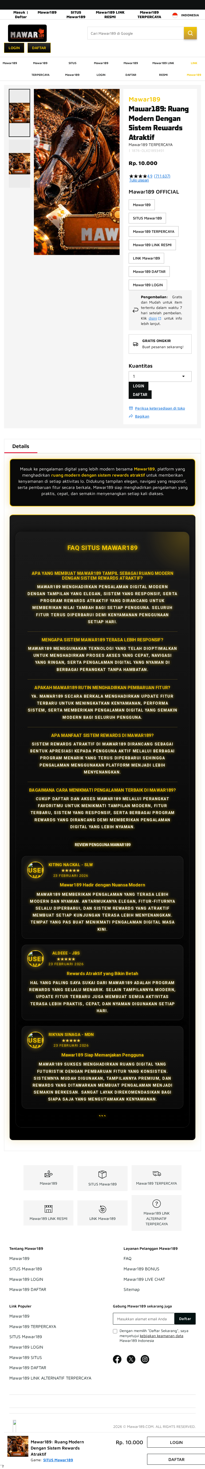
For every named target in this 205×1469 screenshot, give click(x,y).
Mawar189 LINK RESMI (110, 14)
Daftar (39, 47)
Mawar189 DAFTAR (27, 1289)
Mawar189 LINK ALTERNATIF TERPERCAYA (157, 1218)
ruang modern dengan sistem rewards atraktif (98, 475)
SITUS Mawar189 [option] (147, 218)
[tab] (20, 446)
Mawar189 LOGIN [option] (148, 284)
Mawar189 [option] (142, 204)
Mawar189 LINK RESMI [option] (152, 244)
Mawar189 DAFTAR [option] (149, 271)
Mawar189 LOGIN (26, 1279)
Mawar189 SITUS (25, 1357)
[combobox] (142, 33)
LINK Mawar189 (102, 1218)
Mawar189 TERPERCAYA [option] (153, 231)
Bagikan (142, 416)
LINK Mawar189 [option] (146, 258)
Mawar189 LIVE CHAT (144, 1279)
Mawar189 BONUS (141, 1268)
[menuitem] (10, 63)
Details (20, 446)
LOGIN (138, 386)
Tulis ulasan (139, 180)
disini (153, 318)
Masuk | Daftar (20, 14)
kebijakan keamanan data (161, 1335)
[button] (19, 113)
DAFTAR (140, 394)
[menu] (102, 69)
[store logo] (27, 33)
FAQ (128, 1258)
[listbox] (160, 244)
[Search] (190, 33)
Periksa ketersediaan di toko (160, 408)
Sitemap (132, 1289)
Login (14, 47)
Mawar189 (47, 12)
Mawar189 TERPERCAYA (149, 14)
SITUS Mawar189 (75, 14)
